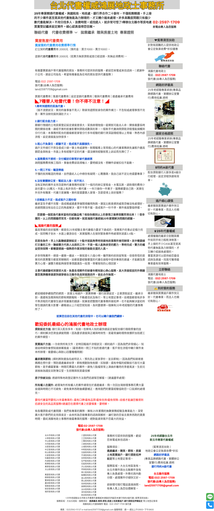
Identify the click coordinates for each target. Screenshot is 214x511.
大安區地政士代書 (52, 455)
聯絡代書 (41, 32)
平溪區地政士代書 (88, 455)
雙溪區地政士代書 (52, 480)
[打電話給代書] (210, 505)
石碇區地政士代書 (88, 463)
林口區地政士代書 (88, 472)
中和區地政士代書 (88, 449)
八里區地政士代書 (88, 435)
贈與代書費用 (102, 96)
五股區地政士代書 (88, 452)
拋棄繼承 (88, 32)
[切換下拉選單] (76, 32)
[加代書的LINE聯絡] (210, 497)
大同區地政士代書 (52, 444)
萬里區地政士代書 (52, 474)
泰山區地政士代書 (88, 480)
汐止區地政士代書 (88, 466)
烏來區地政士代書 (88, 483)
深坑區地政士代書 (88, 492)
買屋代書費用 (43, 96)
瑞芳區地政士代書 (52, 491)
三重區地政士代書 (88, 441)
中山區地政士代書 (52, 441)
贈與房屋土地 (107, 32)
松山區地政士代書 (52, 452)
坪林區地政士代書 (88, 469)
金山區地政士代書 (88, 478)
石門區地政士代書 (88, 461)
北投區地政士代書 (52, 446)
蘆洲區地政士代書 (52, 483)
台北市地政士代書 (52, 435)
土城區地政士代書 (88, 446)
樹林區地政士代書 (52, 477)
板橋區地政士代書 (88, 475)
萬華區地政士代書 (52, 466)
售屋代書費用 (61, 96)
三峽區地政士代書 (88, 444)
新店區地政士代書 (88, 495)
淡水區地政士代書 (88, 489)
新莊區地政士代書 (52, 488)
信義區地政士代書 (52, 458)
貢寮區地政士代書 (88, 486)
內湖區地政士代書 (52, 461)
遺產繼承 (112, 450)
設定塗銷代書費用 (81, 96)
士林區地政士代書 (52, 438)
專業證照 (127, 32)
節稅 (130, 450)
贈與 (122, 450)
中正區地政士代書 (52, 449)
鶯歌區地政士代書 (52, 486)
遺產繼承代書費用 (122, 96)
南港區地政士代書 (52, 463)
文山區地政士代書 (52, 469)
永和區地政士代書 (88, 458)
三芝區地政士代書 (88, 438)
